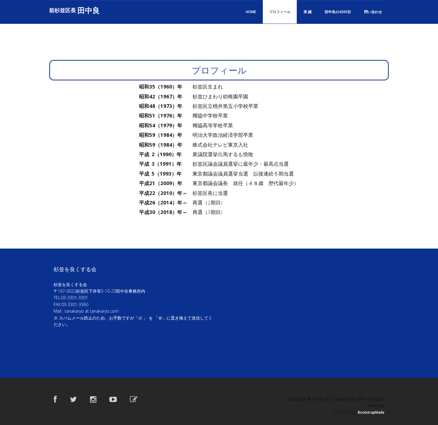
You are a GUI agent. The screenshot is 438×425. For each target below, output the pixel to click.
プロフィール (280, 11)
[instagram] (93, 399)
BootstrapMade (371, 412)
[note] (133, 399)
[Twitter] (73, 399)
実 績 (308, 11)
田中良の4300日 (338, 11)
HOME (251, 11)
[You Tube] (113, 399)
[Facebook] (55, 399)
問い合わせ (373, 11)
